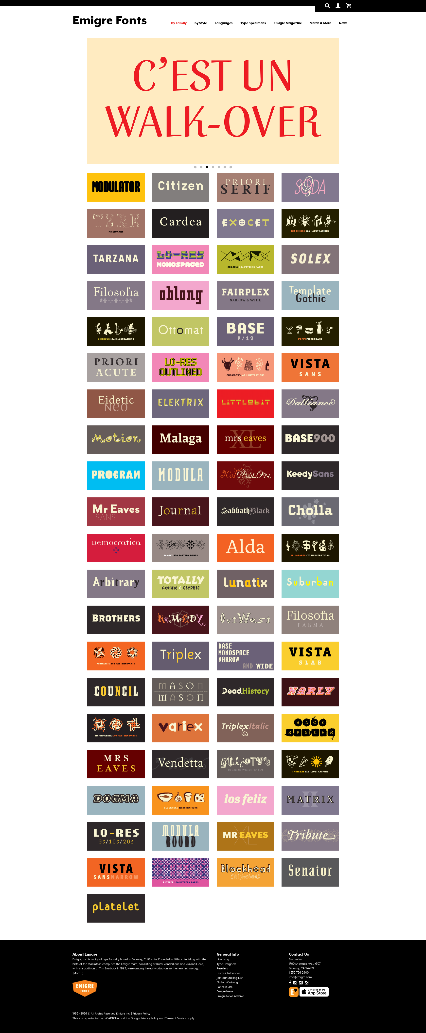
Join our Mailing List (230, 978)
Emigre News (225, 991)
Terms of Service (175, 1018)
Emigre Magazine (288, 23)
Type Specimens (253, 23)
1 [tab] (195, 167)
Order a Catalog (227, 982)
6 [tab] (224, 167)
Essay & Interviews (228, 973)
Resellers (222, 968)
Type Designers (226, 964)
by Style (201, 23)
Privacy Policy (141, 1013)
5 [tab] (218, 167)
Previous (106, 102)
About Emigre (84, 954)
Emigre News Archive (230, 996)
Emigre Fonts (109, 20)
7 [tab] (230, 167)
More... (77, 973)
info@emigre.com (300, 977)
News (343, 23)
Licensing (223, 959)
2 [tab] (201, 167)
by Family (179, 23)
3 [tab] (207, 167)
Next (326, 102)
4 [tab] (213, 167)
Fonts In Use (224, 987)
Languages (223, 23)
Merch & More (320, 23)
